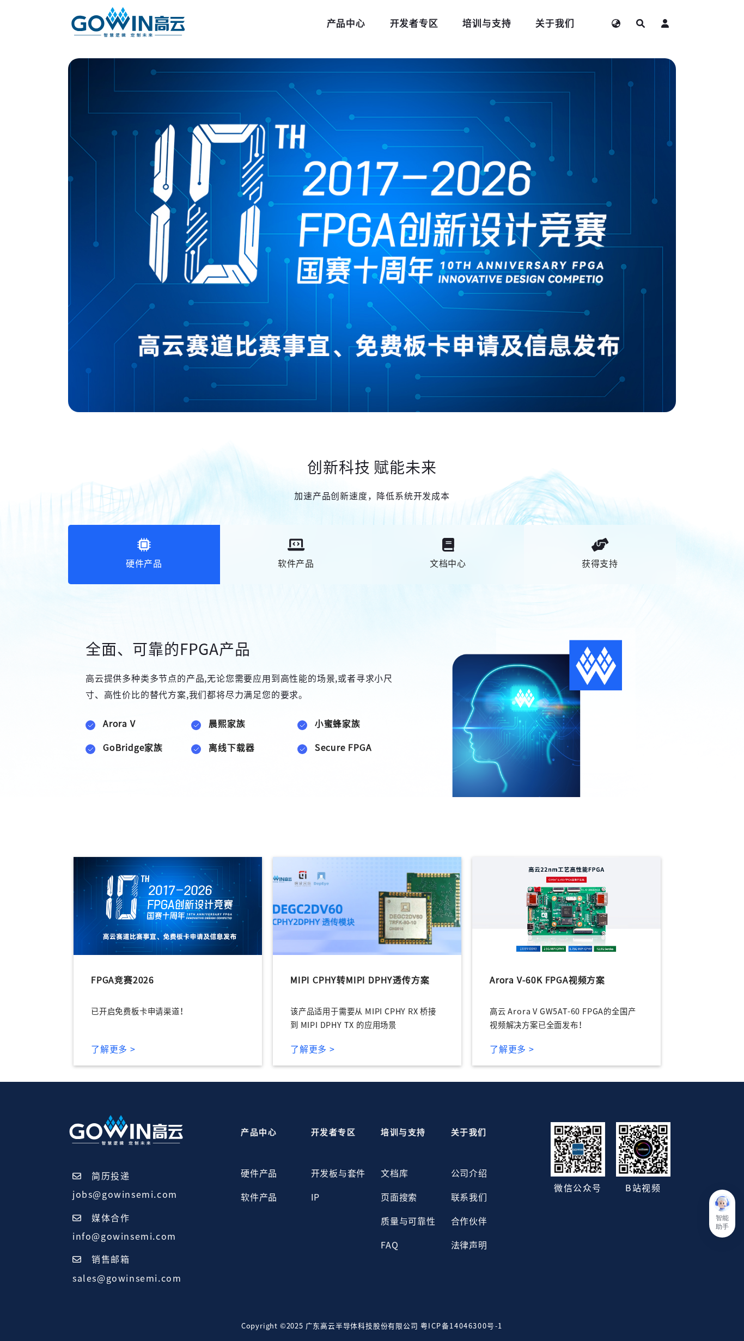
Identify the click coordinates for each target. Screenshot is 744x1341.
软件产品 (259, 1197)
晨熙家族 (227, 723)
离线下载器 (231, 747)
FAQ (389, 1245)
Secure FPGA (343, 747)
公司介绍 (469, 1173)
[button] (722, 1214)
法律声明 (469, 1245)
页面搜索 (399, 1197)
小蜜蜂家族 (338, 723)
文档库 (394, 1173)
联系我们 (469, 1197)
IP (315, 1197)
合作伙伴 (469, 1221)
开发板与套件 (338, 1173)
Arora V (119, 723)
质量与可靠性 (408, 1221)
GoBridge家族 (133, 747)
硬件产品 (259, 1173)
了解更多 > (113, 1049)
